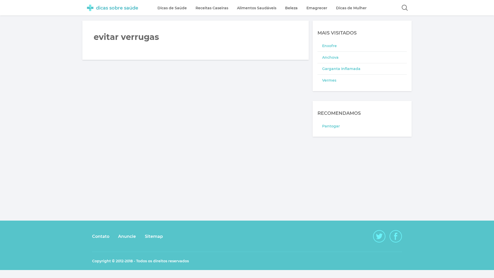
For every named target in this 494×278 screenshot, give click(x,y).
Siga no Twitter (379, 236)
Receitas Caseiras (212, 8)
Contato (100, 236)
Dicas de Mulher (351, 8)
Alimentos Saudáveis (256, 8)
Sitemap (154, 236)
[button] (404, 7)
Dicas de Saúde (172, 8)
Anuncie (127, 236)
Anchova (330, 57)
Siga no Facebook (396, 236)
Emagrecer (316, 8)
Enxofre (329, 46)
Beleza (291, 8)
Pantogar (331, 126)
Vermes (329, 80)
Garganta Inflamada (341, 68)
